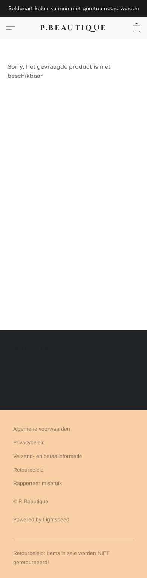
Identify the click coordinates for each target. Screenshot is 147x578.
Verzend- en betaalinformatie (47, 456)
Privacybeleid (29, 442)
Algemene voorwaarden (41, 429)
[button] (73, 28)
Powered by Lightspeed (41, 519)
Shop (19, 362)
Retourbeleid (28, 470)
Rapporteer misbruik (37, 483)
